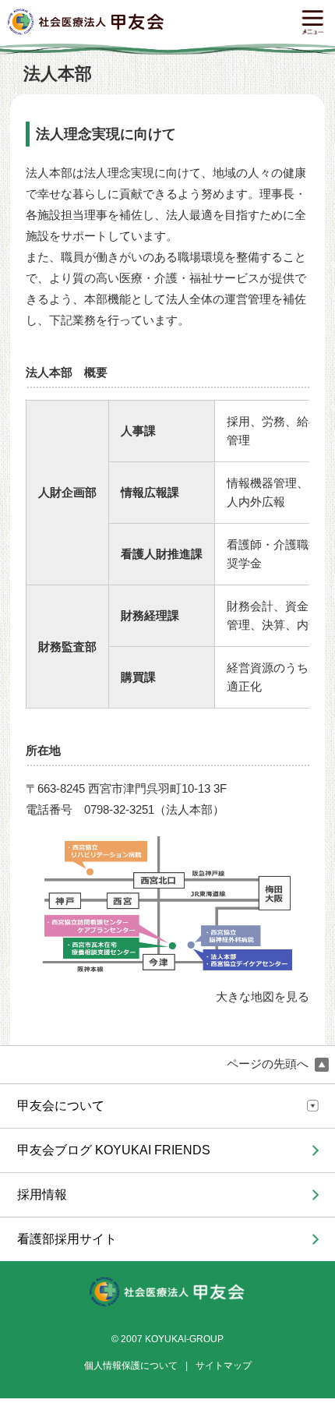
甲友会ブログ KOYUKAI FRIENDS (113, 1150)
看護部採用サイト (67, 1239)
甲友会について (60, 1105)
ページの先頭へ (269, 1064)
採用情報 (42, 1194)
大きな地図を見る (262, 996)
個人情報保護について (131, 1365)
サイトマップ (224, 1365)
